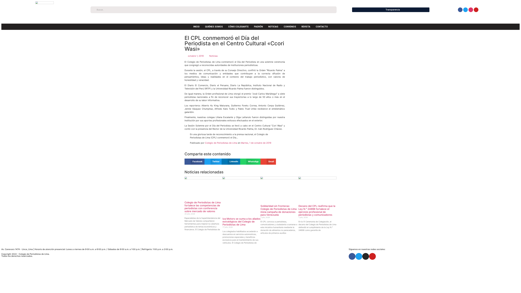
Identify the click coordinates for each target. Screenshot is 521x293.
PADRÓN (258, 26)
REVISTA (305, 26)
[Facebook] (460, 9)
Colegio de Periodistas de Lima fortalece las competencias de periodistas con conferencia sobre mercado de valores (203, 207)
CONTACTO (322, 26)
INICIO (196, 26)
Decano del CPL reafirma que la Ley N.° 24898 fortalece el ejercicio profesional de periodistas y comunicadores (316, 210)
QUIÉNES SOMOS (214, 26)
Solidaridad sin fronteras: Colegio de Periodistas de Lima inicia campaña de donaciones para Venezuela (278, 210)
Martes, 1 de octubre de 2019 (256, 142)
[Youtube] (476, 9)
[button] (194, 162)
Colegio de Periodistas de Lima (221, 142)
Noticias (213, 56)
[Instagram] (470, 9)
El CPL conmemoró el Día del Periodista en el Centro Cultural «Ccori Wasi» (234, 43)
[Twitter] (465, 9)
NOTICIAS (273, 26)
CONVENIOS (290, 26)
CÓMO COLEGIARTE (238, 26)
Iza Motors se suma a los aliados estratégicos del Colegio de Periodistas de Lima (241, 221)
